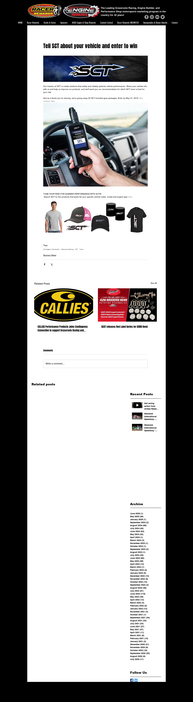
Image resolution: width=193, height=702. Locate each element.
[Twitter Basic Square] (136, 680)
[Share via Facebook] (44, 264)
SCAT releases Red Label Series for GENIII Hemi (124, 327)
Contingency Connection (51, 249)
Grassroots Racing (67, 249)
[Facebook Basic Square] (131, 680)
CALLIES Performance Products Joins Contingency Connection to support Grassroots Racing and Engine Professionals (63, 328)
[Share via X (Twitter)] (51, 264)
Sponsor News (49, 255)
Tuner (81, 249)
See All (154, 283)
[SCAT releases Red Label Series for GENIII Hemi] (127, 305)
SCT (76, 249)
